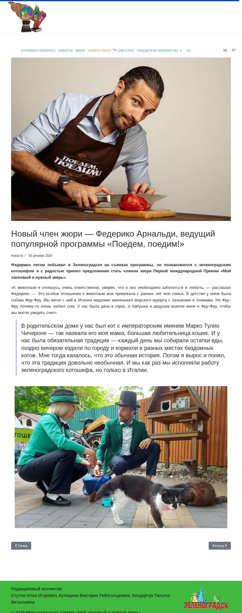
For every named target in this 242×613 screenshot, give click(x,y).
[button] (121, 460)
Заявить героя (99, 50)
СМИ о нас (126, 50)
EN (189, 50)
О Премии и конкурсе (38, 50)
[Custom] (234, 50)
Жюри (80, 50)
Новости (65, 50)
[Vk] (225, 50)
